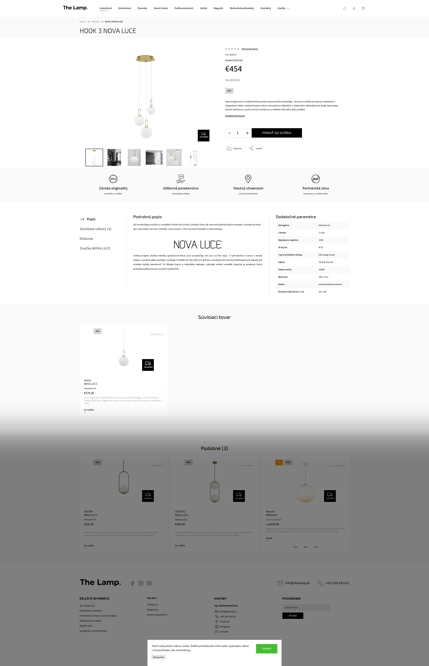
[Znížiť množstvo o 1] (229, 133)
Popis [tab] (91, 219)
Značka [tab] (95, 248)
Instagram (140, 583)
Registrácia (153, 609)
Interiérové (324, 225)
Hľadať (293, 615)
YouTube (149, 583)
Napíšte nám (86, 626)
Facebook (132, 583)
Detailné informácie (235, 116)
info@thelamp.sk (297, 583)
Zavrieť (333, 159)
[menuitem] (106, 8)
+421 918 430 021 (337, 583)
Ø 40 (306, 547)
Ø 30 (295, 547)
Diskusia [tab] (86, 238)
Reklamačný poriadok (90, 621)
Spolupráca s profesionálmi (93, 631)
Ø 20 (316, 547)
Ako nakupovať (87, 605)
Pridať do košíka (276, 133)
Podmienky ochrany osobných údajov (98, 616)
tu (189, 650)
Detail (269, 538)
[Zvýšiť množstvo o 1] (247, 133)
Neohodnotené (250, 49)
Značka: (234, 60)
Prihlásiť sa (152, 604)
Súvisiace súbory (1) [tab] (95, 229)
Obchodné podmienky (91, 610)
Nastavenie (158, 657)
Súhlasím (266, 648)
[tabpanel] (123, 370)
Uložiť (233, 164)
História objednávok (157, 614)
